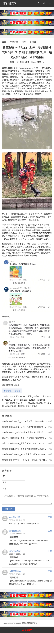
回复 (50, 517)
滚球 (24, 41)
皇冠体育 (14, 41)
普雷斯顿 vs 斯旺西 (12, 390)
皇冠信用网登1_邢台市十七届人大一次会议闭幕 (22, 432)
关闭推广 (28, 630)
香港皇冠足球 (9, 3)
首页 (4, 41)
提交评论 (8, 509)
